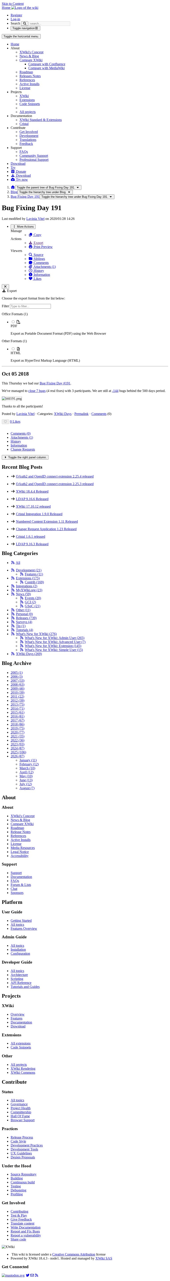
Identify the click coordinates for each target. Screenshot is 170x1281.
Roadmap (26, 72)
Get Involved (28, 132)
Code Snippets (29, 104)
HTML (16, 353)
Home (15, 44)
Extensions (27, 100)
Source (38, 255)
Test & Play (19, 1215)
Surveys (24, 622)
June (26, 780)
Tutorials (24, 630)
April (26, 772)
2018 (17, 724)
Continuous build (23, 1182)
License (24, 88)
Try (13, 167)
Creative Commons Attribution (73, 1254)
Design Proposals (23, 1157)
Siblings (39, 259)
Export (38, 243)
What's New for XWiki (36, 634)
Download (18, 163)
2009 (17, 688)
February (29, 764)
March (27, 768)
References (27, 80)
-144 (115, 391)
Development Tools (24, 1149)
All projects (27, 112)
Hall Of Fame (20, 1116)
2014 (17, 708)
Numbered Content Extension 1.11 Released (47, 521)
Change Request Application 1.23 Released (46, 529)
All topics (17, 924)
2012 (17, 700)
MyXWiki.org (29, 590)
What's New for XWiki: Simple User (54, 650)
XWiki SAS (103, 1258)
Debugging (18, 1190)
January (28, 760)
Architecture (19, 975)
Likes (37, 278)
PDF (14, 326)
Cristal (24, 124)
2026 (17, 756)
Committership (21, 1112)
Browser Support (23, 1120)
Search (15, 23)
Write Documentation (26, 1227)
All (18, 563)
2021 (17, 736)
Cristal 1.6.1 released (30, 536)
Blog (14, 192)
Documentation (21, 877)
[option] (89, 328)
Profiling (17, 1194)
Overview (18, 1014)
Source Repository (24, 1174)
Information (41, 275)
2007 (17, 680)
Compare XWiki (30, 60)
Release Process (22, 1137)
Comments (41, 263)
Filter (6, 306)
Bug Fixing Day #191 (55, 383)
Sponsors (17, 893)
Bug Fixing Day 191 (25, 196)
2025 (18, 752)
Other (23, 610)
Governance (19, 1104)
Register (16, 15)
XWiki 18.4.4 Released (32, 491)
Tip (20, 626)
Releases (26, 618)
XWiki (24, 96)
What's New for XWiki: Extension (53, 646)
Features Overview (24, 928)
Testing (16, 1186)
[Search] (24, 23)
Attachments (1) (44, 267)
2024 (17, 748)
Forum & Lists (21, 885)
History (38, 271)
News (23, 594)
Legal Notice (20, 852)
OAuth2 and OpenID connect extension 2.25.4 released (55, 476)
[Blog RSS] (36, 1275)
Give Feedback (21, 1219)
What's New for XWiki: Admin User (54, 638)
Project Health (21, 1108)
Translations (27, 140)
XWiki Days (62, 414)
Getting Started (21, 920)
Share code (18, 1239)
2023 (17, 744)
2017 (17, 720)
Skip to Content (13, 4)
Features (34, 574)
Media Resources (23, 848)
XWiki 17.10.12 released (33, 506)
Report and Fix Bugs (25, 1231)
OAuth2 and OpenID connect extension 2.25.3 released (55, 484)
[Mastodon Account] (13, 1275)
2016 (17, 716)
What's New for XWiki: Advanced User (55, 642)
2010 (17, 692)
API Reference (21, 983)
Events (33, 598)
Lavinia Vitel (35, 219)
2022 (17, 740)
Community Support (33, 155)
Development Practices (27, 1145)
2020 (17, 732)
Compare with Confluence (46, 64)
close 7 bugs (37, 391)
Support (16, 873)
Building (17, 1178)
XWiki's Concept (31, 52)
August (27, 788)
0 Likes (15, 421)
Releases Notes (30, 76)
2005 (17, 672)
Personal (24, 614)
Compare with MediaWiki (46, 68)
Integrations (26, 586)
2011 (17, 696)
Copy (37, 235)
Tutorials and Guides (25, 987)
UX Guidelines (21, 1153)
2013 (17, 704)
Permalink (81, 414)
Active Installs (29, 84)
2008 (17, 684)
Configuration (20, 953)
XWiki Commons (23, 1072)
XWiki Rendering (23, 1068)
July (25, 784)
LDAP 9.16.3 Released (32, 544)
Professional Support (33, 159)
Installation (18, 949)
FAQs (23, 152)
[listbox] (85, 337)
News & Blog (29, 56)
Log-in (15, 19)
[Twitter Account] (27, 1275)
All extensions (21, 1043)
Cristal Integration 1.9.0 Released (39, 514)
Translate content (22, 1223)
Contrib (34, 582)
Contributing (19, 1211)
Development (28, 136)
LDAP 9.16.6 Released (32, 499)
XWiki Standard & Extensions (40, 120)
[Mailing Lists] (32, 1275)
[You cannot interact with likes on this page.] (5, 421)
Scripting (17, 979)
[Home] (13, 187)
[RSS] (13, 563)
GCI (30, 602)
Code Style (18, 1141)
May (26, 776)
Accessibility (20, 856)
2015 (17, 712)
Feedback (26, 144)
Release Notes (21, 832)
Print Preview (43, 247)
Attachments (22, 437)
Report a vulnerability (26, 1235)
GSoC (32, 606)
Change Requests (23, 449)
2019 (17, 728)
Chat (14, 889)
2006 (17, 676)
